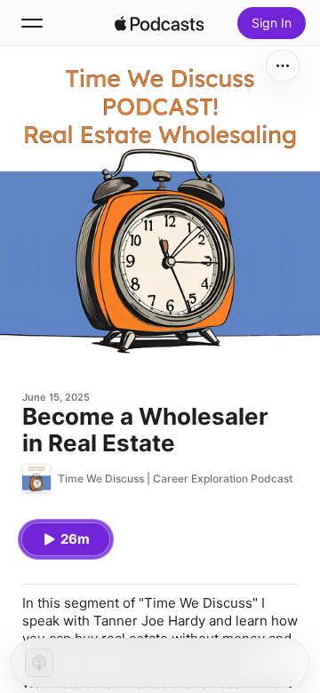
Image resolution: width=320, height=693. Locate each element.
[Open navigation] (32, 23)
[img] (159, 23)
